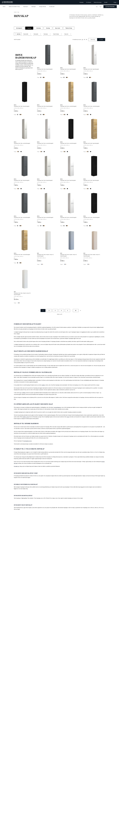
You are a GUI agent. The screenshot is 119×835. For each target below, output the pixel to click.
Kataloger (33, 6)
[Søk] (96, 6)
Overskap (48, 28)
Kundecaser (52, 6)
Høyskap (29, 28)
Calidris (43, 385)
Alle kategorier (19, 28)
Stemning (93, 39)
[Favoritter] (100, 6)
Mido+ (24, 392)
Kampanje (81, 2)
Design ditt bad (42, 6)
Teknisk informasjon (98, 2)
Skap (18, 12)
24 (82, 39)
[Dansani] (7, 2)
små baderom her (28, 441)
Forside (15, 12)
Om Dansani (88, 2)
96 (86, 39)
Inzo (20, 392)
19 (75, 310)
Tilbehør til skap (68, 28)
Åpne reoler (57, 28)
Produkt (101, 39)
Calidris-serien (25, 416)
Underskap (38, 28)
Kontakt (105, 2)
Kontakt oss (16, 466)
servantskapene (57, 407)
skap (68, 416)
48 (84, 39)
